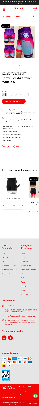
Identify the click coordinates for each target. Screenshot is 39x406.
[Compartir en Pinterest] (18, 147)
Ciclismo (11, 72)
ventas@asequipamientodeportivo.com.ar (20, 316)
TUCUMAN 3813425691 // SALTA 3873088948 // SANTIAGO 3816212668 (21, 311)
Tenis (23, 282)
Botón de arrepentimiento (19, 394)
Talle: (4, 91)
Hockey (23, 253)
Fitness (23, 274)
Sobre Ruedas (26, 294)
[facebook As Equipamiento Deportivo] (10, 337)
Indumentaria (21, 72)
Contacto (5, 257)
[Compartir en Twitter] (13, 147)
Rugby (23, 257)
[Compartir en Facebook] (9, 147)
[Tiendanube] (8, 397)
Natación (24, 261)
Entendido (33, 403)
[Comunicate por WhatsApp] (35, 396)
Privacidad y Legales (9, 266)
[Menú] (4, 9)
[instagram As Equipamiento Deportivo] (4, 337)
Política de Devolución (9, 270)
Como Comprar (7, 261)
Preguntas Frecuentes (9, 274)
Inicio (3, 72)
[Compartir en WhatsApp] (3, 146)
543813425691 (10, 306)
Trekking (24, 290)
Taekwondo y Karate (28, 270)
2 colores (13, 192)
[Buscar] (34, 16)
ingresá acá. (6, 394)
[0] (34, 10)
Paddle (23, 286)
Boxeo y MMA (26, 266)
